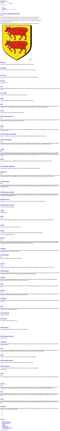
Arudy (1, 354)
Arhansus (2, 290)
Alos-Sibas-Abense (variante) (7, 192)
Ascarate (2, 383)
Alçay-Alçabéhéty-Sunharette (7, 166)
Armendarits (3, 298)
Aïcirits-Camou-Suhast (5, 139)
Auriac (2, 399)
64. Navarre (3, 75)
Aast (1, 86)
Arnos (1, 306)
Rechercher (2, 2)
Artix (1, 348)
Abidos (2, 98)
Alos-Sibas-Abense (4, 181)
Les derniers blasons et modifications (7, 427)
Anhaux (2, 225)
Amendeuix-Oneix (4, 199)
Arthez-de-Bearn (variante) (7, 336)
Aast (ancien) (3, 93)
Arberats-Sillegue (4, 254)
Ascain (2, 373)
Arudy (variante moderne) (6, 360)
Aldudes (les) (3, 171)
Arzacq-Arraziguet (5, 366)
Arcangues (2, 277)
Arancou (2, 238)
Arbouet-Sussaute (4, 270)
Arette (1, 283)
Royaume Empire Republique (6, 421)
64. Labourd (3, 68)
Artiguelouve (3, 341)
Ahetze (2, 126)
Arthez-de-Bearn (4, 327)
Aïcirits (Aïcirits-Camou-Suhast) (8, 134)
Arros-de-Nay (3, 318)
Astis (1, 391)
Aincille (2, 149)
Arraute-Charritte (4, 313)
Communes (4, 424)
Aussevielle (3, 406)
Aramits (2, 230)
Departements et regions (5, 423)
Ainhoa (2, 159)
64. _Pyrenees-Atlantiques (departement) (10, 13)
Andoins (2, 210)
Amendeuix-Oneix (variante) (7, 205)
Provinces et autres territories (6, 422)
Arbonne (2, 263)
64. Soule (2, 80)
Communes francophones (6, 428)
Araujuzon (3, 248)
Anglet (2, 216)
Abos (1, 104)
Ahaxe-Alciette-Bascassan (6, 116)
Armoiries (3, 425)
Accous (2, 110)
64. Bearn (2, 62)
